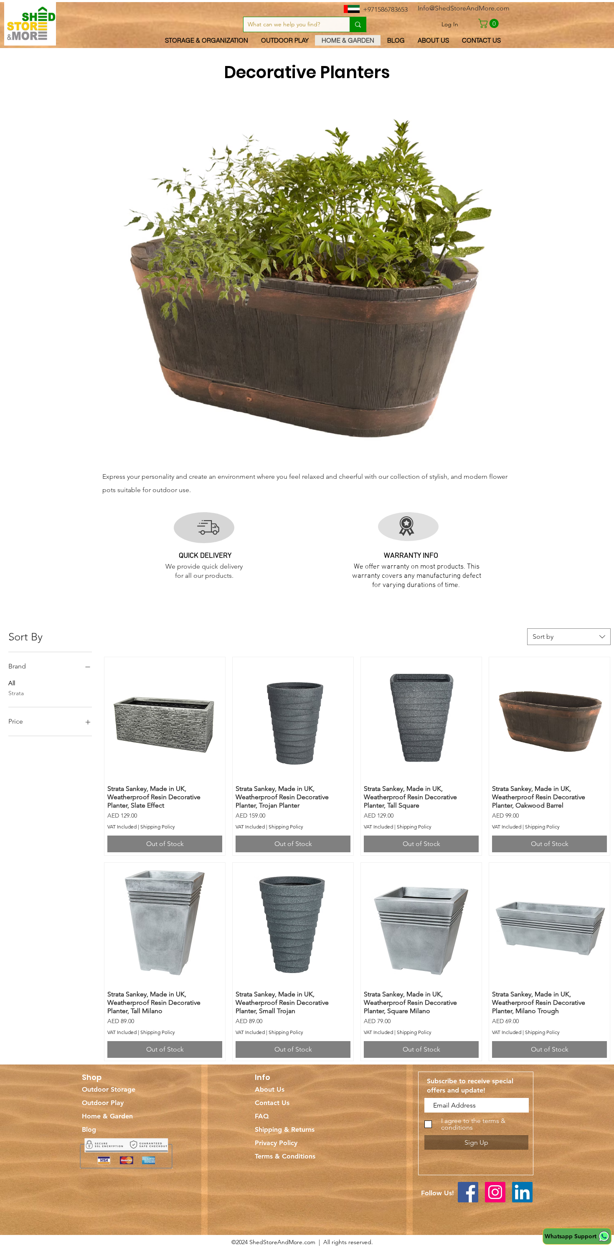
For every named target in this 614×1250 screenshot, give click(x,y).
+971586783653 (385, 9)
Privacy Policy (276, 1143)
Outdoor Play (103, 1103)
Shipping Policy (157, 826)
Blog (89, 1129)
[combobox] (569, 636)
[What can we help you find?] (358, 24)
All (11, 683)
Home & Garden (107, 1116)
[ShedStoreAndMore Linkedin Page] (522, 1192)
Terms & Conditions (285, 1156)
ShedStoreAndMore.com (282, 1242)
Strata (16, 693)
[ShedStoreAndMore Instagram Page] (495, 1192)
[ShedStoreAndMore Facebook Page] (468, 1192)
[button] (489, 23)
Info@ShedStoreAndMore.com (464, 8)
